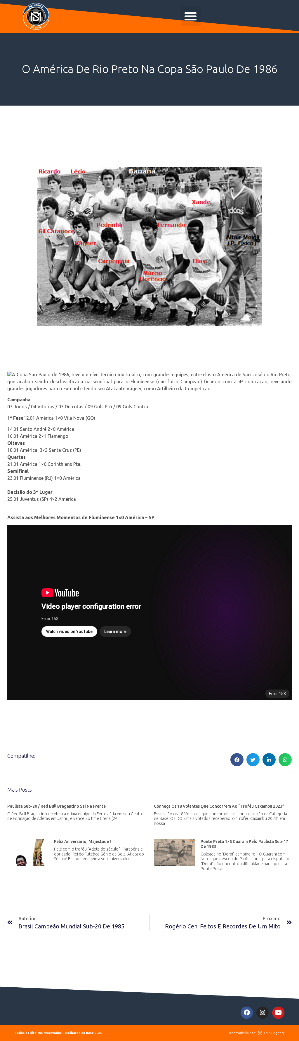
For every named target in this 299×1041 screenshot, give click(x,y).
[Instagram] (262, 1013)
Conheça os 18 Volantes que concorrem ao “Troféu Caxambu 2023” (219, 806)
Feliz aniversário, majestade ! (82, 841)
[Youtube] (278, 1013)
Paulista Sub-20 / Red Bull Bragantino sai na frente (56, 806)
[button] (191, 16)
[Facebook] (247, 1013)
